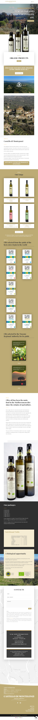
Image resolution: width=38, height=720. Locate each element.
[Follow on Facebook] (17, 703)
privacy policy (11, 618)
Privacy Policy (32, 708)
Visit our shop (19, 73)
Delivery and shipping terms (30, 711)
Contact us (30, 20)
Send (30, 608)
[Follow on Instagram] (20, 703)
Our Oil (19, 61)
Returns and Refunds (31, 709)
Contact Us (32, 707)
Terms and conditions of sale (29, 710)
